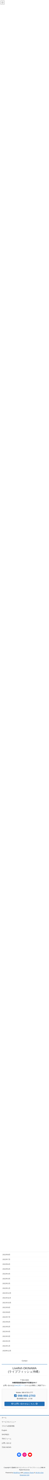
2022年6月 (6, 1264)
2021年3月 (6, 1336)
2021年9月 (6, 1307)
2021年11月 (7, 1298)
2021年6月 (6, 1322)
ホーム (4, 1417)
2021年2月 (6, 1341)
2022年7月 (6, 1259)
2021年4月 (6, 1331)
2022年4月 (6, 1274)
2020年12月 (7, 1351)
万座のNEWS (6, 1447)
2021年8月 (6, 1312)
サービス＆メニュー (9, 1422)
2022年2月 (6, 1283)
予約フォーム (6, 1439)
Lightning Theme (28, 1472)
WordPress (16, 1472)
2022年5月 (6, 1269)
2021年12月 (7, 1293)
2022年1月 (6, 1288)
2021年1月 (6, 1346)
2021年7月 (6, 1317)
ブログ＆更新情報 (8, 1426)
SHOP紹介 (5, 1434)
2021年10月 (7, 1303)
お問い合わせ (6, 1443)
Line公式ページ (19, 1385)
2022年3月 (6, 1279)
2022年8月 (6, 1255)
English (4, 1430)
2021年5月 (6, 1327)
